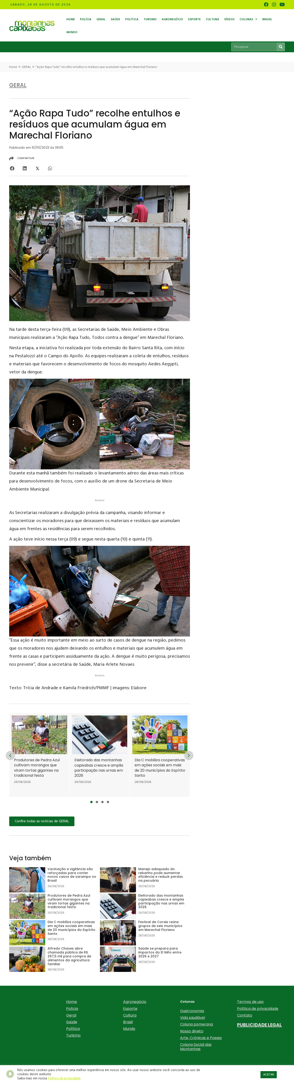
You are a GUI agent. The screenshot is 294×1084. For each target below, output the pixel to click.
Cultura (129, 1015)
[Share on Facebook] (12, 168)
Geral (71, 1015)
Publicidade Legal (259, 1025)
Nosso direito (191, 1031)
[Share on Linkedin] (25, 168)
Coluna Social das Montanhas (196, 1047)
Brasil (128, 1022)
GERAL (26, 67)
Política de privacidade (257, 1008)
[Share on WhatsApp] (50, 168)
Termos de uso (250, 1001)
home (13, 67)
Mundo (129, 1028)
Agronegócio (134, 1001)
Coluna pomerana (196, 1024)
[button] (91, 802)
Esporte (130, 1008)
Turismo (73, 1035)
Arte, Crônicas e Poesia (201, 1037)
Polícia (72, 1008)
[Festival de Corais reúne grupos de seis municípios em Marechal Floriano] (162, 755)
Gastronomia (192, 1011)
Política (73, 1028)
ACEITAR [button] (268, 1074)
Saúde (71, 1022)
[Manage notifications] (10, 1074)
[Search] (281, 47)
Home (71, 1001)
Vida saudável (192, 1017)
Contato (244, 1015)
